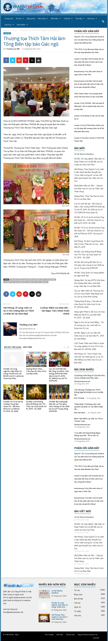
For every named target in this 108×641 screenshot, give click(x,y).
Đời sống (41, 18)
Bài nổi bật (78, 599)
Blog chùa (31, 18)
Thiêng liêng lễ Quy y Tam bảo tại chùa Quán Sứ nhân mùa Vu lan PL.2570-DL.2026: (88, 304)
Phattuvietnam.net (82, 381)
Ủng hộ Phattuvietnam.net (87, 634)
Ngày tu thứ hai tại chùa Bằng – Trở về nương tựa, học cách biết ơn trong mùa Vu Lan (89, 325)
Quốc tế (77, 607)
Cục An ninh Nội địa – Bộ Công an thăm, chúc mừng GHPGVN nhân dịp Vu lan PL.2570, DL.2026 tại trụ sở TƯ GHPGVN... (59, 375)
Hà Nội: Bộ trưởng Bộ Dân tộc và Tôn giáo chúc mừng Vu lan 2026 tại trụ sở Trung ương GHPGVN (59, 406)
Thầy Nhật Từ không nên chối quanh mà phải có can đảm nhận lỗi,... (88, 406)
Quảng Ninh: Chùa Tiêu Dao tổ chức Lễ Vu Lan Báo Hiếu (36, 371)
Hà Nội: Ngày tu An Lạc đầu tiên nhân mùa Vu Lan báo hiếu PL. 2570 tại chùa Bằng (89, 336)
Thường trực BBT (13, 49)
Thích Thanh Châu (81, 93)
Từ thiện (77, 611)
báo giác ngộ (15, 279)
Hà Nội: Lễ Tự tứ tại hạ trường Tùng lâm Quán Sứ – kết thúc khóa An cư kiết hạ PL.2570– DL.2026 (13, 406)
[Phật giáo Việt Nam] (54, 6)
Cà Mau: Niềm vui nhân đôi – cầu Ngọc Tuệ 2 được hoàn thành (54, 310)
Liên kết (96, 638)
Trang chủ (9, 18)
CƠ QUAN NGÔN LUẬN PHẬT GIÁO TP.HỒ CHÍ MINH (38, 279)
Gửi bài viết (70, 634)
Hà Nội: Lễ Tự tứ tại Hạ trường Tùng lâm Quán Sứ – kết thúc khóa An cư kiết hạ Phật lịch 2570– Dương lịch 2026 (89, 232)
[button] (103, 22)
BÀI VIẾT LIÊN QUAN (12, 347)
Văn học (8, 24)
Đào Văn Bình (79, 413)
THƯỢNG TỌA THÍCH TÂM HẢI (14, 282)
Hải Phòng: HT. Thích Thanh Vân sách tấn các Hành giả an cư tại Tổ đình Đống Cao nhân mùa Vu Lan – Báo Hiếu (88, 358)
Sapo (17, 634)
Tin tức (19, 18)
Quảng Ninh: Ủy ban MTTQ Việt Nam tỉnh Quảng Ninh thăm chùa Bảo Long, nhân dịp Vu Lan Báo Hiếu (89, 283)
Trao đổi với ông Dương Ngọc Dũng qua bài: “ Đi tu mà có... (87, 434)
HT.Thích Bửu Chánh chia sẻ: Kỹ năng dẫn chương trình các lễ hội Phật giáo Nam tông (89, 128)
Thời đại (78, 18)
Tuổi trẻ (67, 18)
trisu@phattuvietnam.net (13, 612)
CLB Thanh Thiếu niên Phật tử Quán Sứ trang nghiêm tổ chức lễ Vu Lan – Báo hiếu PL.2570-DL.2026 (89, 346)
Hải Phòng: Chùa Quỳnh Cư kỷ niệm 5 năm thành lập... (60, 617)
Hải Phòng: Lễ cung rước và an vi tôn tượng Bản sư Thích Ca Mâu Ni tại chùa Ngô (18, 310)
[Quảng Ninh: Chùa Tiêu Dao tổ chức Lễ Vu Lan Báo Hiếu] (36, 359)
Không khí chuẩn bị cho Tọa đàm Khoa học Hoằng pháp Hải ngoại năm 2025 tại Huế (89, 40)
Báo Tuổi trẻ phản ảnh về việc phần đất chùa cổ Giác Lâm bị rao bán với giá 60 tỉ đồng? (89, 62)
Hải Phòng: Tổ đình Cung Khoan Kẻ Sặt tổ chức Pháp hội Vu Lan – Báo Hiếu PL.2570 (88, 244)
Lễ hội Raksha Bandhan (84, 154)
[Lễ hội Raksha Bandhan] (44, 594)
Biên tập (60, 634)
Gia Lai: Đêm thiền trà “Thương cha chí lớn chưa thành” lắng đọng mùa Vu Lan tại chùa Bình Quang (88, 294)
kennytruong (79, 71)
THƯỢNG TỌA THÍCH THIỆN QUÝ (36, 282)
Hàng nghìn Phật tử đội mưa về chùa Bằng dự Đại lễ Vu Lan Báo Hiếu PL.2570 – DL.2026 (89, 315)
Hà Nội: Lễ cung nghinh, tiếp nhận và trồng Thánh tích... (60, 605)
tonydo (77, 59)
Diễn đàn (54, 18)
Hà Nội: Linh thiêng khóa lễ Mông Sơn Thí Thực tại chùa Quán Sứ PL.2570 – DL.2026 (36, 405)
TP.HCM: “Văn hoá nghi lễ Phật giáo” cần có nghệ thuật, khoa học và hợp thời (89, 106)
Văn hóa (90, 18)
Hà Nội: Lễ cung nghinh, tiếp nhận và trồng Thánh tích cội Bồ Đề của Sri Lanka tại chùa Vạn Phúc (13, 374)
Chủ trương (49, 634)
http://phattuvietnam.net (27, 329)
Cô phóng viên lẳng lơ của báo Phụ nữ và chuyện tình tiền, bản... (89, 376)
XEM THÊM (27, 347)
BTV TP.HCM (79, 398)
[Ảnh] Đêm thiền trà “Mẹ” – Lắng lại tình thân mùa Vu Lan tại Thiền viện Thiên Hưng (88, 189)
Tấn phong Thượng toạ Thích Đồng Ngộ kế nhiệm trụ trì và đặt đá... (88, 392)
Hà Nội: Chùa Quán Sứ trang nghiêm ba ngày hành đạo (89, 274)
